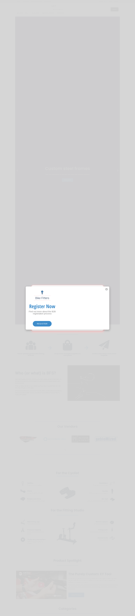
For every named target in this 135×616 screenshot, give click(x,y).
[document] (67, 308)
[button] (42, 323)
